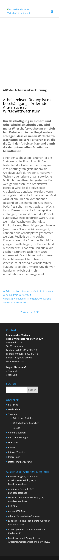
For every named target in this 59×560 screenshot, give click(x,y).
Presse (11, 447)
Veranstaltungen (17, 432)
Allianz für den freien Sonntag (24, 516)
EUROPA (12, 506)
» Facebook (11, 370)
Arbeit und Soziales (23, 418)
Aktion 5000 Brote (17, 511)
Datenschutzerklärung (20, 461)
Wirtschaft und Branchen (26, 422)
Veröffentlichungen (18, 437)
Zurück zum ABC (29, 312)
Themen (12, 414)
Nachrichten (14, 409)
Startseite (13, 404)
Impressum (14, 456)
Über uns (13, 442)
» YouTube (11, 374)
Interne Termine (16, 452)
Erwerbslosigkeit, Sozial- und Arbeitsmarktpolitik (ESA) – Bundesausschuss (23, 480)
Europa (16, 427)
